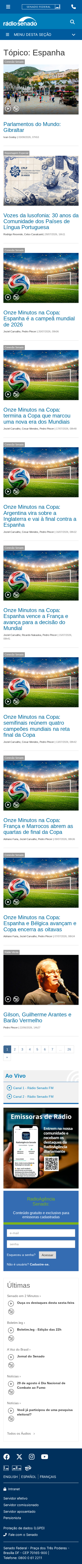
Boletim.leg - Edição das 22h (39, 1329)
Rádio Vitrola (11, 952)
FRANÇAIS (48, 1477)
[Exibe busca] (72, 22)
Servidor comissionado (21, 1505)
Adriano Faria (10, 839)
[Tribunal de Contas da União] (27, 1468)
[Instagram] (32, 1457)
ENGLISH (10, 1477)
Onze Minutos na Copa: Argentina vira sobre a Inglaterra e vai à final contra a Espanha (39, 516)
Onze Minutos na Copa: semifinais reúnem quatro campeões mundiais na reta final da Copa (36, 726)
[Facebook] (8, 1457)
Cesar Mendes (30, 428)
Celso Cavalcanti (33, 234)
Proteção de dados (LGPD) (24, 1528)
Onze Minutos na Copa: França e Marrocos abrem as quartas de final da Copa (38, 826)
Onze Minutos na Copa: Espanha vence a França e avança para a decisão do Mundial (35, 619)
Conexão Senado (14, 61)
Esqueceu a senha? (21, 1255)
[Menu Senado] (8, 6)
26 (69, 1049)
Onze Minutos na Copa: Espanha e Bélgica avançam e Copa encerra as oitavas (39, 923)
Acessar (47, 1255)
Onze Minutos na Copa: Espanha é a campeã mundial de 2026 (39, 318)
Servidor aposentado (19, 1511)
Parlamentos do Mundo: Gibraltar (32, 127)
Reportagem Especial (16, 153)
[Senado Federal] (41, 7)
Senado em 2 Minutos (23, 1296)
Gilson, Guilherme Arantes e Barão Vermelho (37, 1017)
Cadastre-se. (39, 1264)
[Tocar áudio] (8, 109)
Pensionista (12, 1518)
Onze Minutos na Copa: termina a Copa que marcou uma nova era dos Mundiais (36, 416)
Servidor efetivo (15, 1498)
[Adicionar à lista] (16, 109)
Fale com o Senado (23, 1535)
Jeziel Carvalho (11, 331)
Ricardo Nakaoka (31, 635)
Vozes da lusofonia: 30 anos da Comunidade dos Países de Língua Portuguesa (41, 221)
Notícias (13, 1376)
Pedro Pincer (29, 331)
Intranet (13, 1489)
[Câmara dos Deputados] (6, 1468)
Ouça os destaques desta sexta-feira (45, 1303)
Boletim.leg (15, 1322)
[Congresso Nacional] (16, 1468)
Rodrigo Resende (13, 234)
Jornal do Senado (31, 1356)
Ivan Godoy (9, 137)
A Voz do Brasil (17, 1349)
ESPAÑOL (28, 1477)
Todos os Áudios (19, 1433)
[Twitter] (19, 1457)
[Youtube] (43, 1457)
